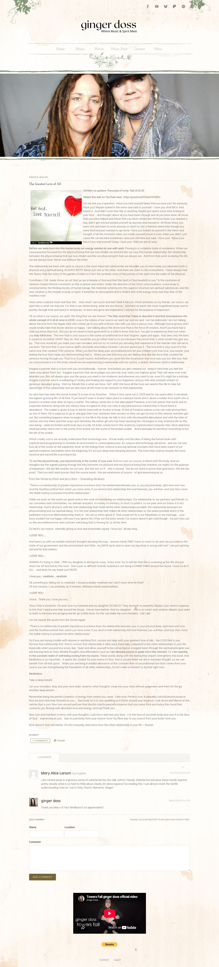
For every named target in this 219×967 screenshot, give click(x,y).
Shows (99, 49)
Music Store (119, 49)
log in (141, 819)
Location (70, 827)
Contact (139, 49)
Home (60, 49)
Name (32, 827)
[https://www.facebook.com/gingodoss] (148, 6)
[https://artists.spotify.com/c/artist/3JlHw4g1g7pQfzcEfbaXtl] (183, 6)
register (152, 819)
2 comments (40, 740)
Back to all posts (39, 176)
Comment (35, 841)
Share (61, 740)
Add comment (42, 877)
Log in (117, 959)
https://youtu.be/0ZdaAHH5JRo (141, 197)
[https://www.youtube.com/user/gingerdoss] (156, 6)
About (79, 49)
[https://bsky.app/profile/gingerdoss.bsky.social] (165, 6)
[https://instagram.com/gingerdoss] (192, 6)
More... (158, 49)
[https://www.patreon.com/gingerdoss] (174, 6)
